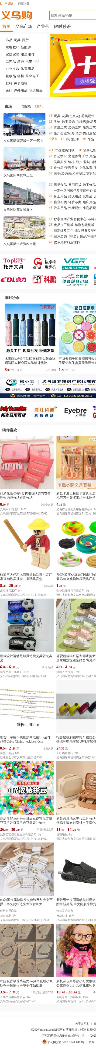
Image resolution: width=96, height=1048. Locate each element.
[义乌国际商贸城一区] (24, 125)
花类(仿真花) (71, 116)
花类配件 (87, 116)
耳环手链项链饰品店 (12, 997)
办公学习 (60, 156)
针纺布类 (74, 202)
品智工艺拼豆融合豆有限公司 (18, 834)
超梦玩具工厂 (8, 590)
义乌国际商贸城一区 (18, 141)
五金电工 (32, 76)
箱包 (20, 61)
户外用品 (21, 90)
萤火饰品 (5, 915)
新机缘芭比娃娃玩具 (69, 997)
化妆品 (11, 76)
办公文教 (13, 69)
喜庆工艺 (60, 127)
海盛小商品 (7, 753)
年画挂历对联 (65, 150)
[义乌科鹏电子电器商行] (46, 280)
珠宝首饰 (68, 121)
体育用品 (28, 69)
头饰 (57, 121)
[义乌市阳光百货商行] (15, 412)
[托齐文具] (15, 263)
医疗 (9, 90)
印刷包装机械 (84, 225)
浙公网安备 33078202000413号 (66, 1042)
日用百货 (74, 184)
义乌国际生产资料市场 (19, 244)
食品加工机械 (63, 225)
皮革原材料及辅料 (67, 242)
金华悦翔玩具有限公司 (70, 590)
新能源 (26, 47)
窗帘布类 (60, 202)
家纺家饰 (13, 54)
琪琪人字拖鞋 (64, 672)
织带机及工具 (63, 230)
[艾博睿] (77, 412)
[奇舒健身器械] (46, 263)
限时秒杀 (12, 298)
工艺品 (11, 61)
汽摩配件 (74, 208)
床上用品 (60, 196)
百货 (25, 40)
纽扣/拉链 (83, 162)
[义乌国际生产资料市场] (24, 228)
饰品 (9, 40)
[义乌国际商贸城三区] (24, 159)
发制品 (88, 196)
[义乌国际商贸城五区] (24, 194)
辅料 (20, 76)
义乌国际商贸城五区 (18, 209)
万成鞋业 (62, 915)
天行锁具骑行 (64, 753)
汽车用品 (32, 61)
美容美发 (60, 162)
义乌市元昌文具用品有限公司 (74, 509)
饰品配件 (72, 139)
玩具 (17, 40)
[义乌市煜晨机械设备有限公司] (46, 412)
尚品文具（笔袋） (11, 672)
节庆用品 (36, 90)
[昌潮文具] (15, 280)
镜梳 (71, 162)
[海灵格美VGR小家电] (77, 263)
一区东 (39, 141)
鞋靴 (9, 83)
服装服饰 (28, 54)
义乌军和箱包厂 (10, 509)
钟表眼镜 (21, 83)
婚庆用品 (74, 196)
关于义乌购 (82, 1023)
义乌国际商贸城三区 (18, 175)
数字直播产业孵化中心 (70, 219)
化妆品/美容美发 (66, 167)
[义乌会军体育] (77, 280)
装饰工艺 (74, 127)
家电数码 (13, 47)
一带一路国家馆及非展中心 (73, 190)
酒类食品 (60, 184)
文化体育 (74, 156)
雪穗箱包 (62, 834)
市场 (8, 106)
